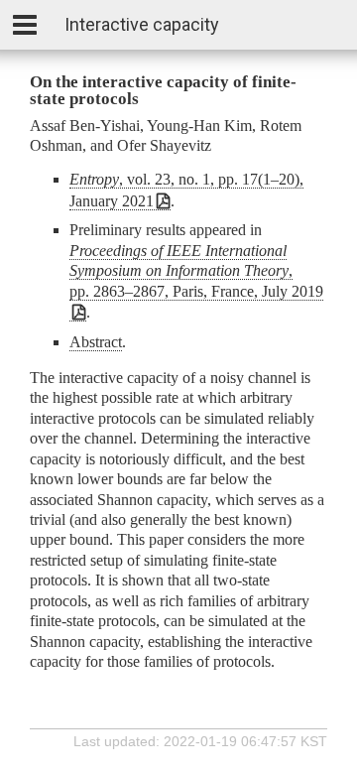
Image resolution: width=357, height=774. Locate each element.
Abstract (95, 341)
